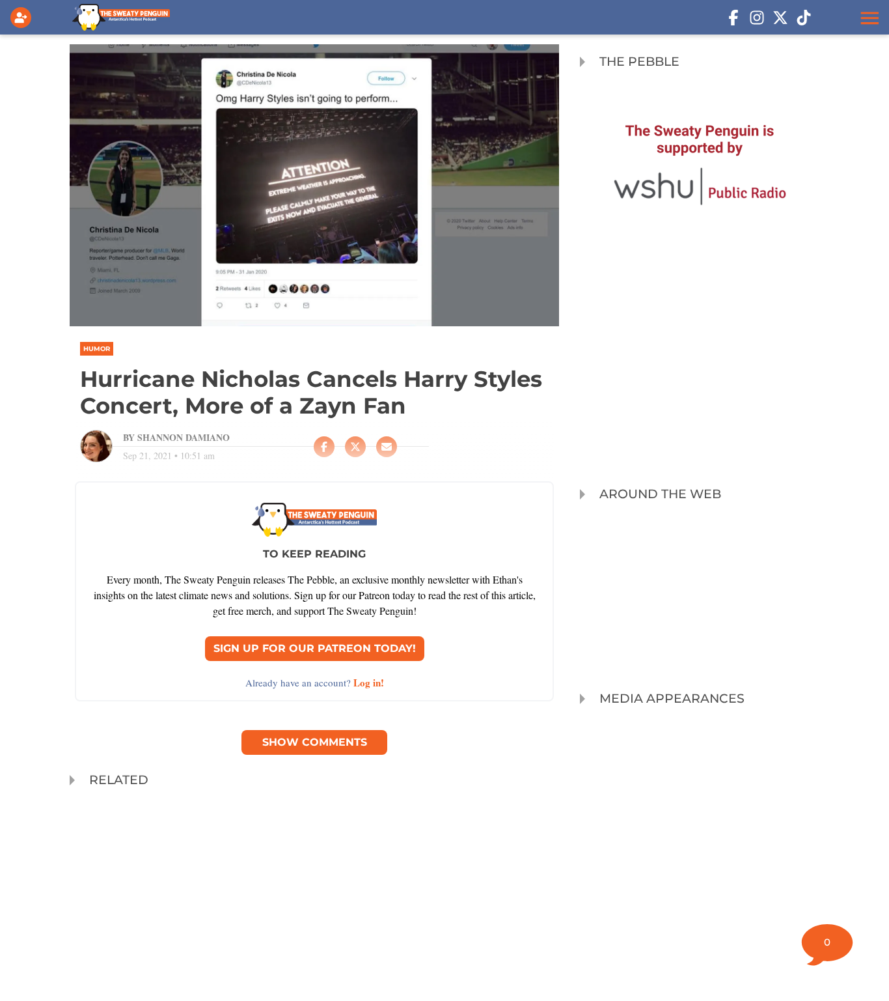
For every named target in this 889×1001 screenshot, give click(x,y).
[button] (868, 17)
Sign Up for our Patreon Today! (314, 648)
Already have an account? (314, 683)
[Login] (23, 18)
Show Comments (314, 742)
